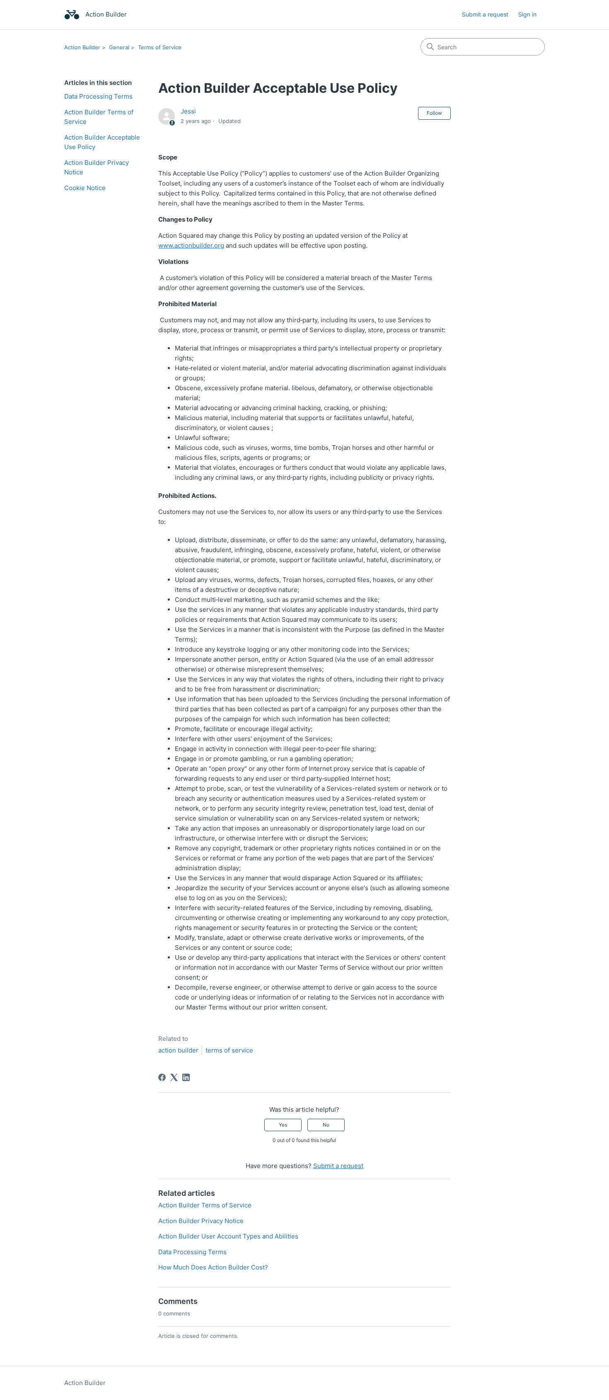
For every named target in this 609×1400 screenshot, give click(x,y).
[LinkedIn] (186, 1077)
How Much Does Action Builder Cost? (213, 1267)
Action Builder (82, 47)
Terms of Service (159, 47)
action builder (178, 1050)
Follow (434, 113)
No (326, 1125)
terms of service (229, 1050)
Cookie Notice (85, 188)
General (119, 47)
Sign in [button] (527, 14)
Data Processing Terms (98, 96)
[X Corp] (174, 1077)
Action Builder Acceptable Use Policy (102, 142)
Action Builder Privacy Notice (96, 167)
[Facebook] (162, 1077)
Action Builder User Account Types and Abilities (228, 1236)
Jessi (188, 111)
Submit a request (485, 14)
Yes (283, 1125)
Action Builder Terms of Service (98, 117)
